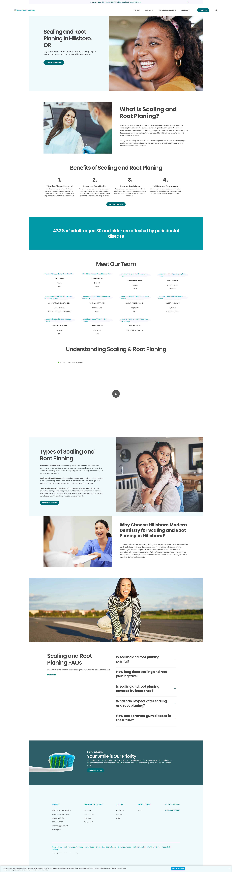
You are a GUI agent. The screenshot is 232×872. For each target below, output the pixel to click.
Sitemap (55, 849)
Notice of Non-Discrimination (106, 847)
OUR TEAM (136, 10)
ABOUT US (184, 10)
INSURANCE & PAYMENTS (166, 10)
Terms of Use (89, 847)
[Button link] (216, 10)
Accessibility (166, 847)
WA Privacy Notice (153, 847)
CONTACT (56, 804)
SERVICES (148, 10)
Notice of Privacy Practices (73, 847)
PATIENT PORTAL (144, 804)
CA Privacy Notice (124, 847)
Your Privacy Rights (178, 868)
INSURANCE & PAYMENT (93, 804)
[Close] (229, 868)
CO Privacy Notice (139, 847)
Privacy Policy (57, 847)
